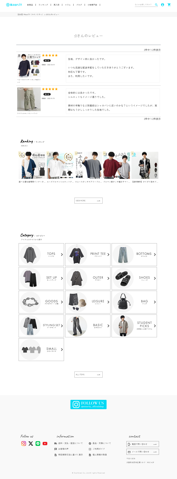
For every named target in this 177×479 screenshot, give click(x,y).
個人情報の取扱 (97, 454)
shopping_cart (169, 5)
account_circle (162, 5)
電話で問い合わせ (137, 444)
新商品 (30, 4)
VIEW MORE (80, 200)
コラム (68, 4)
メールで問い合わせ (138, 451)
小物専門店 (92, 4)
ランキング (43, 4)
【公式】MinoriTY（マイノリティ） (30, 14)
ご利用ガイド (96, 448)
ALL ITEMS (80, 374)
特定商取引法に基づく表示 (68, 454)
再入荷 (56, 4)
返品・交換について (99, 443)
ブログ (79, 4)
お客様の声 (61, 448)
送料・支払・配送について (68, 443)
